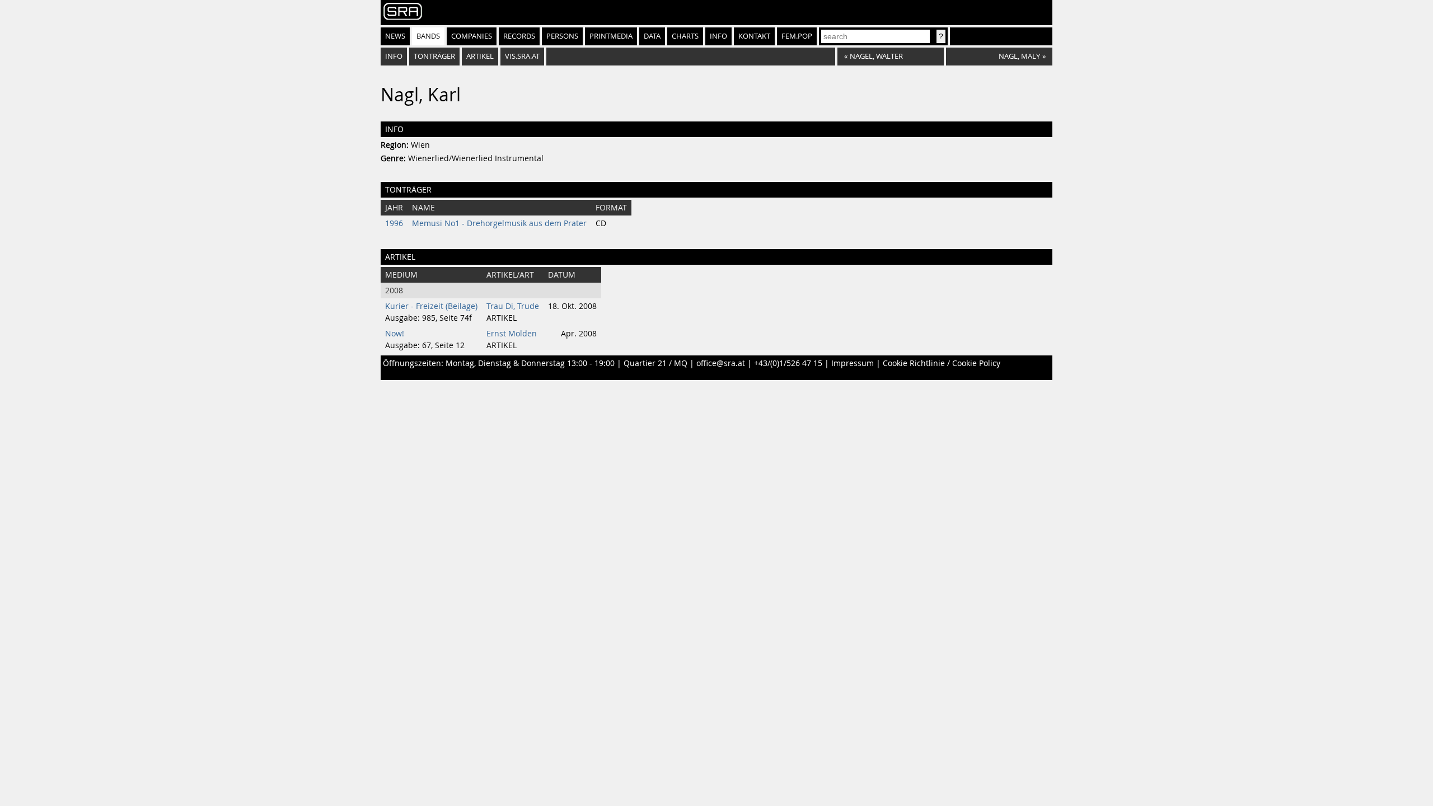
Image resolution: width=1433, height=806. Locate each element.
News (395, 36)
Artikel (480, 56)
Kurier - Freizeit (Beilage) (431, 306)
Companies (471, 36)
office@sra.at (720, 363)
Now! (394, 334)
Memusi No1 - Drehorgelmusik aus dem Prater (499, 223)
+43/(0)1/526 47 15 (788, 363)
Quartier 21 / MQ (655, 363)
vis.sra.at (522, 56)
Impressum (852, 363)
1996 (394, 223)
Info (718, 36)
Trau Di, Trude (512, 306)
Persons (562, 36)
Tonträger (434, 56)
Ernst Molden (511, 334)
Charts (685, 36)
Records (519, 36)
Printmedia (611, 36)
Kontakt (754, 36)
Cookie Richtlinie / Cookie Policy (941, 363)
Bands (428, 36)
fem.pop (796, 36)
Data (652, 36)
